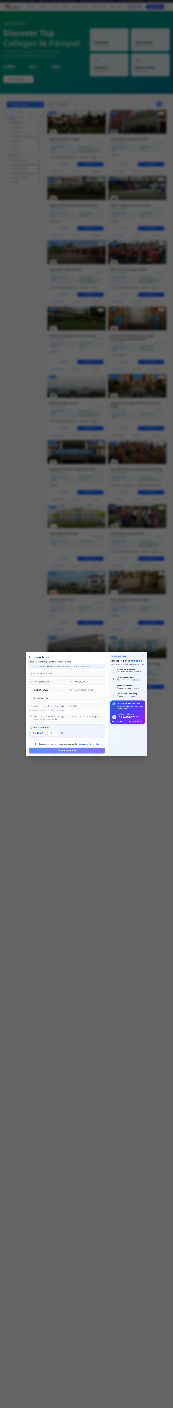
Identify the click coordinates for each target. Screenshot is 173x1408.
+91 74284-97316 (127, 717)
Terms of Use (80, 744)
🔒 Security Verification (40, 727)
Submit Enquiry (65, 750)
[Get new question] (62, 733)
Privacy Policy (94, 744)
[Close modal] (143, 655)
